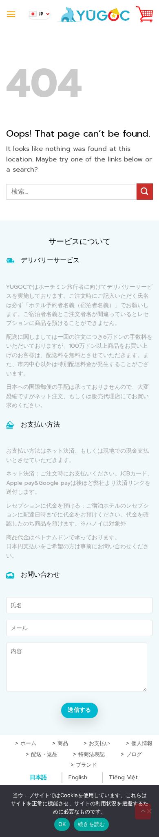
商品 (62, 743)
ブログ (134, 754)
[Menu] (11, 14)
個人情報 (141, 743)
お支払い (99, 743)
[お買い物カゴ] (144, 14)
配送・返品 (44, 754)
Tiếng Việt (123, 777)
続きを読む (91, 824)
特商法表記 (91, 754)
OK (62, 824)
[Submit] (145, 191)
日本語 (38, 777)
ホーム (28, 743)
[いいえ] (149, 813)
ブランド (86, 765)
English (77, 777)
